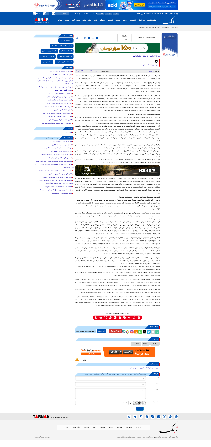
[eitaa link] (110, 317)
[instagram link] (115, 317)
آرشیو (93, 14)
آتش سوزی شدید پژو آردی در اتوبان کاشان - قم (58, 97)
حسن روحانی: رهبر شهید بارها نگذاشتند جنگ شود (57, 123)
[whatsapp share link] (140, 332)
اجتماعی (110, 20)
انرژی (95, 20)
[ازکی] (142, 5)
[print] (77, 38)
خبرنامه (119, 427)
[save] (85, 38)
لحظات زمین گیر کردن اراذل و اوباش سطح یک (58, 187)
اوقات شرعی (76, 427)
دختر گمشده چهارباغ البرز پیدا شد (62, 193)
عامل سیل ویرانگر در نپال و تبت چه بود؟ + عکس (57, 177)
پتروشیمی (155, 344)
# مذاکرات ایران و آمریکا (64, 62)
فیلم (89, 20)
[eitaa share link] (136, 332)
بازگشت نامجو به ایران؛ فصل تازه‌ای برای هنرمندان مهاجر (55, 190)
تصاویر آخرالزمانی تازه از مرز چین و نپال (60, 141)
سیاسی (117, 20)
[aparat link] (96, 317)
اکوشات (108, 14)
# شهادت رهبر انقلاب (47, 56)
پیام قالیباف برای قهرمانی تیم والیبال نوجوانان (58, 107)
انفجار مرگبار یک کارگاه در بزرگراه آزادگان (60, 120)
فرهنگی (102, 20)
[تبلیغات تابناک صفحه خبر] (170, 45)
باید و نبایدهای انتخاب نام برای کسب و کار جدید (143, 368)
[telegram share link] (149, 332)
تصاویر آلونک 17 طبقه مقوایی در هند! (61, 110)
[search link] (53, 13)
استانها (60, 20)
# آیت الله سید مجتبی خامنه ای (62, 46)
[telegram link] (129, 317)
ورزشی (125, 20)
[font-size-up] (97, 38)
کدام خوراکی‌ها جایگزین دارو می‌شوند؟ (60, 158)
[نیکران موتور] (117, 170)
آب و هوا (86, 427)
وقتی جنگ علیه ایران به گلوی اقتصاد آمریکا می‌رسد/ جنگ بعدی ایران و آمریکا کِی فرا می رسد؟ (144, 27)
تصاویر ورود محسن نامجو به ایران (62, 145)
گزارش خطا (83, 360)
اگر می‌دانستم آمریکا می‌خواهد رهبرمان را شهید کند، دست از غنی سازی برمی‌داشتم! (54, 166)
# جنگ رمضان (47, 62)
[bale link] (124, 317)
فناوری (67, 20)
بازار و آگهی (76, 20)
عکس (84, 20)
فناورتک (100, 14)
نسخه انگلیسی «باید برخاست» (63, 90)
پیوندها (77, 14)
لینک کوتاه (117, 331)
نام (158, 377)
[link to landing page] (169, 20)
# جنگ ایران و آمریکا (65, 56)
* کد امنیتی (156, 402)
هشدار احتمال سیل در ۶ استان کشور (61, 71)
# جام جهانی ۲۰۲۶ (66, 40)
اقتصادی (133, 20)
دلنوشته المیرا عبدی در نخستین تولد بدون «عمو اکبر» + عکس (54, 161)
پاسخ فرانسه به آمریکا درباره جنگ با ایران (59, 75)
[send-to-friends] (81, 38)
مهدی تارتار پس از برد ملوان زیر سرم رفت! (60, 117)
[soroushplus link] (119, 317)
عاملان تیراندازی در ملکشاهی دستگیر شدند (59, 103)
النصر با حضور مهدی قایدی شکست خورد (60, 100)
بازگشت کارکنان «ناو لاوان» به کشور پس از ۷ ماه (57, 113)
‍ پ (92, 38)
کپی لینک (101, 331)
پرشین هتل (68, 132)
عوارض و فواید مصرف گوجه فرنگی (61, 151)
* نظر (157, 389)
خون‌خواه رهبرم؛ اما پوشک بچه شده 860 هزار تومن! (57, 148)
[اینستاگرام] (131, 331)
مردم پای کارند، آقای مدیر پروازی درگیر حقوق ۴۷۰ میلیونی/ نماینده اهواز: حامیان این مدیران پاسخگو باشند (55, 182)
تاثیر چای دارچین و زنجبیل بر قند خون (60, 174)
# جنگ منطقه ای (66, 51)
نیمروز (116, 14)
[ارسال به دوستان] (153, 332)
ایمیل (157, 383)
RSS (67, 427)
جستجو (102, 427)
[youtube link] (100, 317)
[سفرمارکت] (117, 352)
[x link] (105, 317)
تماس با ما (129, 427)
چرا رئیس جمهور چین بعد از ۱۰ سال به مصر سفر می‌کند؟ (55, 87)
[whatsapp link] (134, 317)
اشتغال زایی (136, 344)
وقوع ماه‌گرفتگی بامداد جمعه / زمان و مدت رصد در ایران (55, 171)
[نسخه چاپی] (157, 332)
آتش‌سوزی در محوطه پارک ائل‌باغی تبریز (60, 94)
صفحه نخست (151, 20)
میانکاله (145, 344)
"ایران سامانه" (37, 437)
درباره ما (138, 427)
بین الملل (141, 20)
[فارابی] (117, 48)
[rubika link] (138, 317)
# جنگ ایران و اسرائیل (49, 51)
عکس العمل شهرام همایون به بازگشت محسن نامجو (56, 155)
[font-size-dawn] (89, 38)
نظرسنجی (86, 14)
